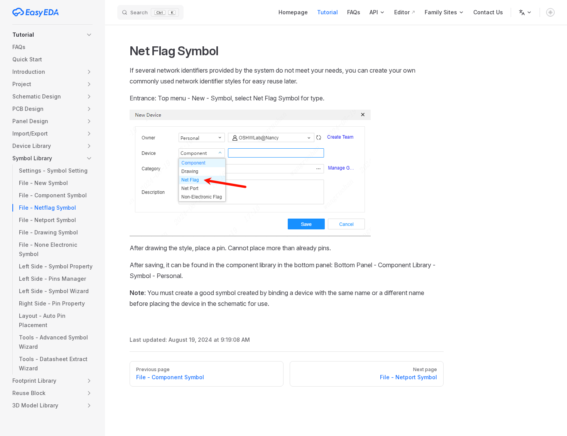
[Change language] (525, 12)
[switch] (550, 12)
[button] (52, 35)
